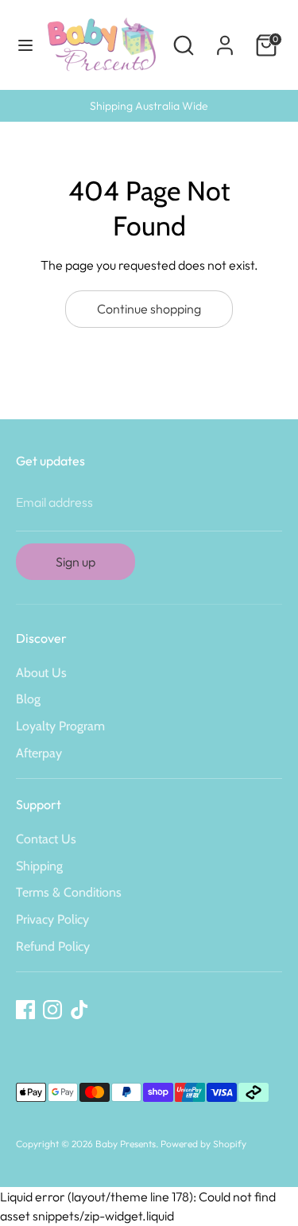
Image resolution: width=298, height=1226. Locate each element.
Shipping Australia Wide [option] (149, 106)
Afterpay (39, 753)
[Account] (225, 39)
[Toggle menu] (21, 45)
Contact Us (46, 839)
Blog (28, 698)
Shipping (39, 866)
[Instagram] (52, 1009)
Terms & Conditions (69, 892)
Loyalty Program (60, 726)
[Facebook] (25, 1009)
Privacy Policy (52, 919)
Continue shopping (149, 309)
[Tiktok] (79, 1009)
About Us (41, 672)
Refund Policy (53, 946)
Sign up (75, 562)
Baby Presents (125, 1144)
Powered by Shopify (203, 1144)
